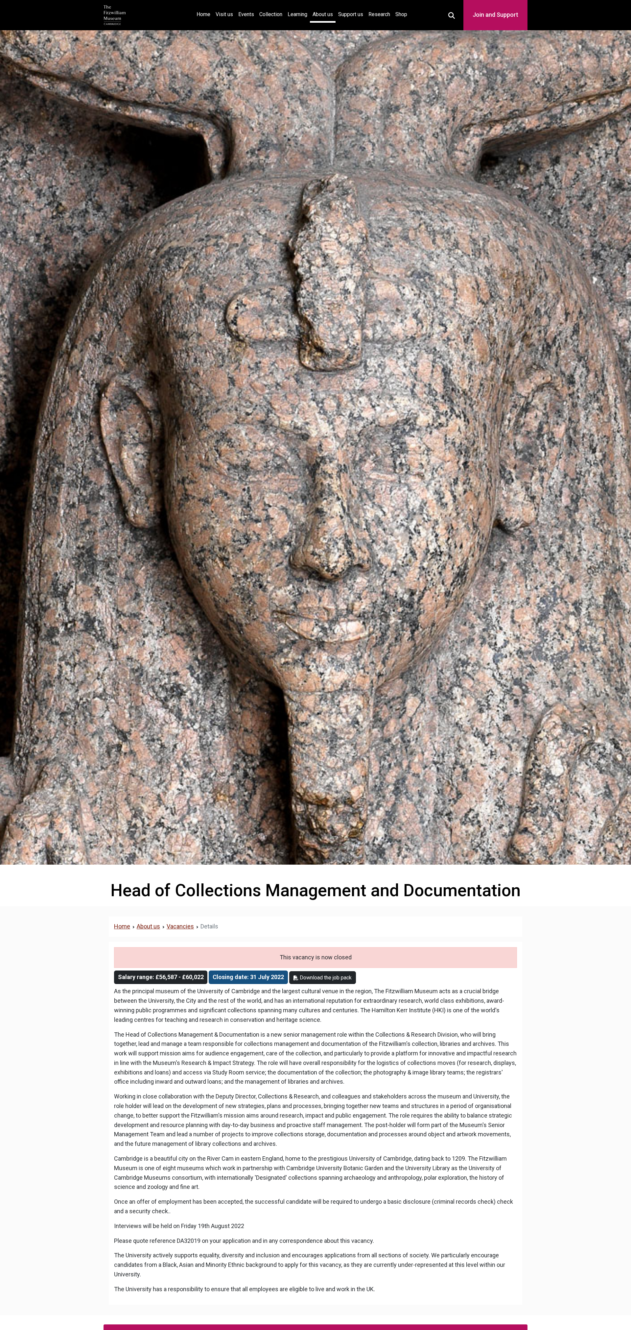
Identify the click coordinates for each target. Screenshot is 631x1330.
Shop (401, 14)
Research (379, 14)
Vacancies (180, 926)
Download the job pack (325, 977)
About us (323, 14)
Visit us (224, 14)
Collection (270, 14)
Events (246, 14)
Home (205, 14)
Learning (297, 14)
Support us (350, 14)
